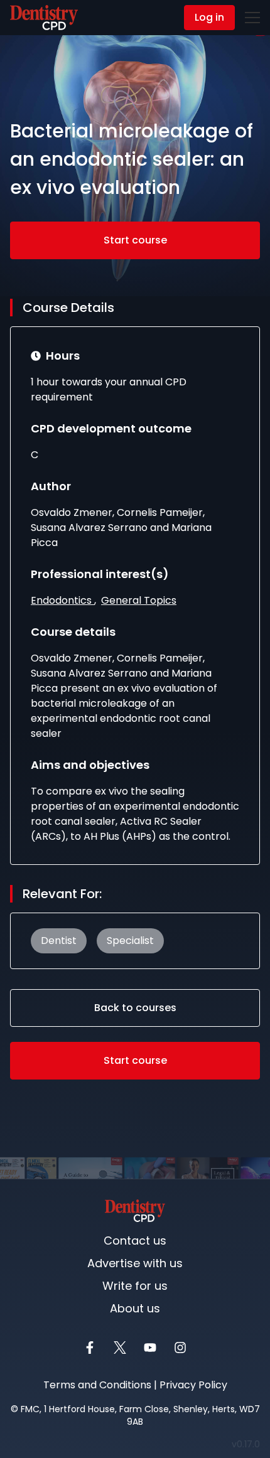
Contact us (135, 1240)
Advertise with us (135, 1263)
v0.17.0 (248, 1443)
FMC (30, 1409)
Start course (135, 240)
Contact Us (39, 18)
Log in (209, 17)
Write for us (135, 1286)
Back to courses (135, 1007)
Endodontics (62, 600)
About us (135, 1308)
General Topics (138, 600)
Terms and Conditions (97, 1385)
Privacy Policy (193, 1385)
